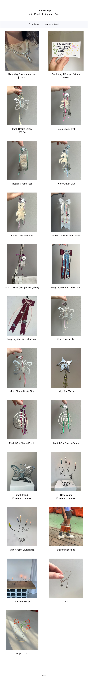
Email (37, 14)
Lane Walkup (44, 10)
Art (30, 14)
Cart (57, 14)
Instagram (47, 14)
